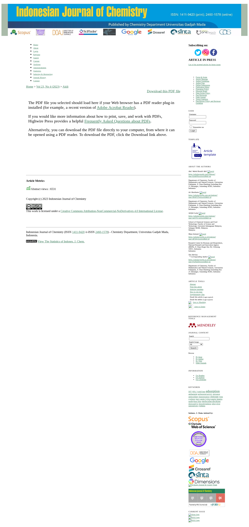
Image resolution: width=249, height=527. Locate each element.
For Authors (200, 378)
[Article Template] (202, 159)
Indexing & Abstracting (42, 74)
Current (36, 61)
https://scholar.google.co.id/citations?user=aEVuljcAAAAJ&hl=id (202, 238)
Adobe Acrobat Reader (115, 107)
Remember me (198, 127)
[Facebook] (213, 55)
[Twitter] (198, 55)
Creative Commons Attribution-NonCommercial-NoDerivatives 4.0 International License (112, 211)
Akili (65, 86)
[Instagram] (205, 55)
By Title (199, 361)
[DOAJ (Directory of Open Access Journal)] (199, 456)
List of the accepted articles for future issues (204, 65)
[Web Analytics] (31, 241)
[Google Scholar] (199, 464)
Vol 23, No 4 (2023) (48, 86)
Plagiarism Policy (202, 89)
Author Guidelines (202, 81)
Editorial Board (201, 91)
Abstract (193, 284)
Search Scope (194, 342)
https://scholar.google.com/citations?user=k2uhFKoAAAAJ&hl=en (201, 175)
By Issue (199, 357)
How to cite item (196, 292)
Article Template (202, 79)
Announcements (39, 68)
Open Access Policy (203, 93)
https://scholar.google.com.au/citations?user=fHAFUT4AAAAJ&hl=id (202, 196)
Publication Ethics (202, 87)
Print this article (196, 287)
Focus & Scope (201, 77)
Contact (36, 81)
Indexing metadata (196, 289)
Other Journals (201, 363)
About (35, 48)
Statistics (37, 71)
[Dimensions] (203, 483)
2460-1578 (101, 232)
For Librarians (201, 380)
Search (36, 58)
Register (36, 55)
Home (35, 45)
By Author (199, 359)
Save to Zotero (199, 307)
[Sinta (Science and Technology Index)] (198, 478)
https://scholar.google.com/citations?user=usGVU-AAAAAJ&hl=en (201, 217)
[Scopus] (198, 422)
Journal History (39, 78)
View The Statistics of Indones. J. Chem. (61, 241)
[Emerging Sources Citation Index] (198, 449)
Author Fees (200, 83)
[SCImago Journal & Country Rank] (202, 485)
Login (35, 51)
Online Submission (203, 85)
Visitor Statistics (202, 99)
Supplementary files (197, 294)
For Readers (200, 376)
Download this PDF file (163, 91)
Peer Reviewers (201, 95)
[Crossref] (199, 471)
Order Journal (201, 97)
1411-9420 (78, 232)
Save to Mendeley (199, 302)
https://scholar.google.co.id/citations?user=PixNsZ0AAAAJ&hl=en (202, 261)
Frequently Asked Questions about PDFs (117, 121)
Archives (36, 64)
